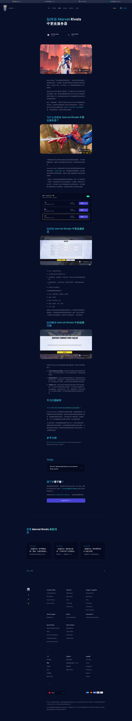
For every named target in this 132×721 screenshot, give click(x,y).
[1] (55, 80)
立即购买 (83, 203)
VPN (52, 387)
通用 (32, 571)
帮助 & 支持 (50, 676)
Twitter (88, 676)
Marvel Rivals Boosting (53, 628)
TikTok (87, 663)
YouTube (88, 659)
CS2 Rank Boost (51, 593)
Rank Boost (69, 593)
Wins (67, 600)
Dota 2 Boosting (70, 617)
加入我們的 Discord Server (62, 495)
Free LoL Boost (90, 610)
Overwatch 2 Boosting (92, 617)
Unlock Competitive (52, 635)
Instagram (89, 666)
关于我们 (54, 8)
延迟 (77, 184)
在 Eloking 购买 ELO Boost (69, 488)
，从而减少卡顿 (57, 171)
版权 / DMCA (69, 669)
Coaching (69, 603)
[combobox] (56, 693)
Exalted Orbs (69, 638)
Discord (88, 673)
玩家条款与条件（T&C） (72, 663)
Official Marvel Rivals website (57, 442)
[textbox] (56, 693)
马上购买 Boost (65, 500)
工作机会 (65, 8)
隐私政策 (68, 666)
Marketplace (69, 628)
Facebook (88, 669)
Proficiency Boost (52, 638)
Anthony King (54, 34)
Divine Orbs (69, 635)
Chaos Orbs (69, 631)
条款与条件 (69, 659)
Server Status (50, 603)
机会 (48, 669)
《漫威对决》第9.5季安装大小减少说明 (92, 550)
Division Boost (90, 593)
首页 (49, 8)
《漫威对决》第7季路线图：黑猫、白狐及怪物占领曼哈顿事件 (39, 550)
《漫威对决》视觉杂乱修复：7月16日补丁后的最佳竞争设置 (65, 550)
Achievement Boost (52, 641)
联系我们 (71, 8)
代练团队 (49, 673)
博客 (59, 8)
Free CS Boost (51, 600)
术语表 (77, 8)
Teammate (69, 606)
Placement (50, 596)
